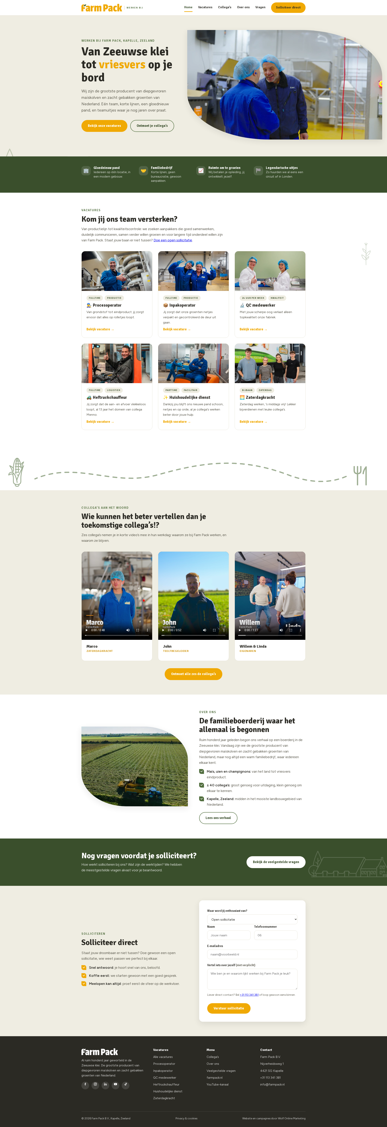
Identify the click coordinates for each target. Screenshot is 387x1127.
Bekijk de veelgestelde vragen (276, 862)
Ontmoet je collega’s (152, 126)
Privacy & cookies (186, 1118)
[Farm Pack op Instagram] (95, 1085)
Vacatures (205, 7)
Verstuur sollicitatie (229, 1008)
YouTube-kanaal (218, 1084)
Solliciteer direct (288, 7)
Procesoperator (164, 1064)
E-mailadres (215, 946)
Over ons (243, 7)
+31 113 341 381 (249, 994)
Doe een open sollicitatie (173, 240)
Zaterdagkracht (164, 1098)
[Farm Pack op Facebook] (85, 1085)
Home (188, 7)
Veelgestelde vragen (221, 1071)
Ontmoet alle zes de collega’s (193, 674)
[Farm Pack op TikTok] (125, 1085)
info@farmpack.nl (272, 1084)
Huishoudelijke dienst (167, 1091)
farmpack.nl (215, 1077)
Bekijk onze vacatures (104, 126)
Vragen (260, 7)
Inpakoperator (163, 1071)
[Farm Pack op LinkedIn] (105, 1085)
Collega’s (224, 7)
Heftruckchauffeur (166, 1084)
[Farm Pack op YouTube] (115, 1085)
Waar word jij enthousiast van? (227, 911)
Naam (211, 926)
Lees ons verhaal (218, 818)
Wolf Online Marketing (292, 1118)
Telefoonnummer (265, 926)
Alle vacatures (163, 1057)
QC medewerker (164, 1077)
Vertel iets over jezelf (231, 965)
